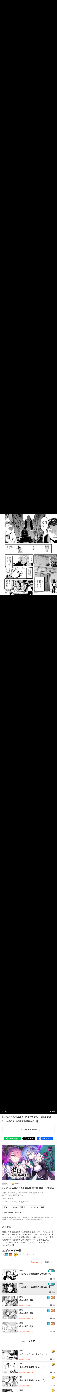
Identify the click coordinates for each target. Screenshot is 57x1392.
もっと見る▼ (28, 1341)
